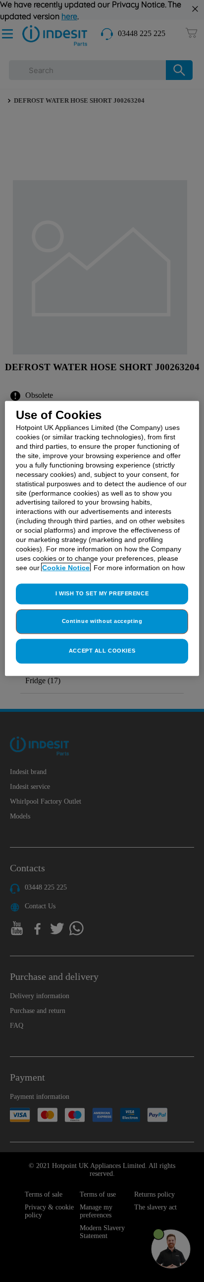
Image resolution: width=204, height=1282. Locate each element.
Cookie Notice (66, 568)
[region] (102, 538)
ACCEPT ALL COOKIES (102, 651)
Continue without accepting (102, 621)
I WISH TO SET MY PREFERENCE (102, 594)
